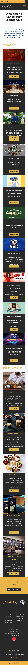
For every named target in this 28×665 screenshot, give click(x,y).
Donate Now (14, 138)
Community (20, 614)
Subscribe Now (14, 589)
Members (8, 622)
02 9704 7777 (14, 663)
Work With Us (20, 618)
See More (14, 408)
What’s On (8, 614)
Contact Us (20, 620)
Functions (8, 620)
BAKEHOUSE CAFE (14, 433)
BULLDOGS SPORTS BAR (14, 558)
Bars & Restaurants (8, 617)
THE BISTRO (14, 392)
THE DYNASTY (14, 475)
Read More (14, 76)
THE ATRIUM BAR (14, 516)
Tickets (14, 297)
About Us (19, 616)
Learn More (14, 108)
